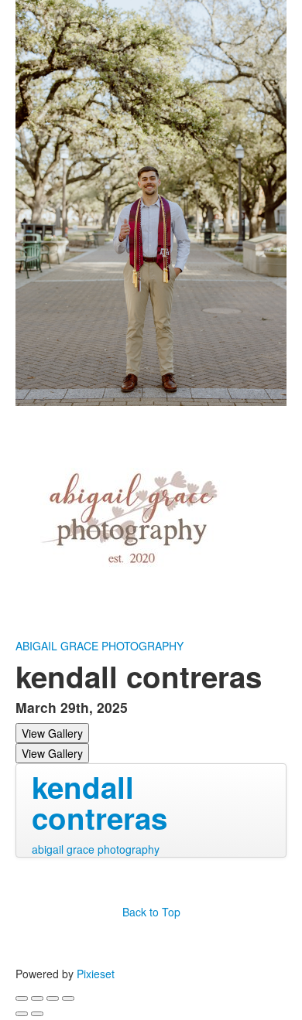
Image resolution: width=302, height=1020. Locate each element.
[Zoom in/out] (68, 998)
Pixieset (96, 973)
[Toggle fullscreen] (52, 998)
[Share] (37, 998)
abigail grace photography (96, 849)
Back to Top (151, 911)
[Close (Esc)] (21, 998)
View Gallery (52, 733)
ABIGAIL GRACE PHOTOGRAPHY (99, 645)
